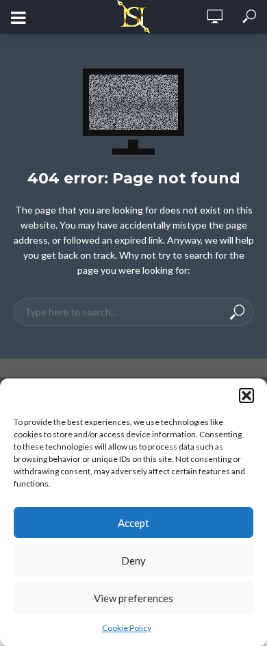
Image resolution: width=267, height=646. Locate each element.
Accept (133, 523)
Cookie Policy (126, 628)
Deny (133, 560)
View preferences (133, 598)
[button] (246, 395)
